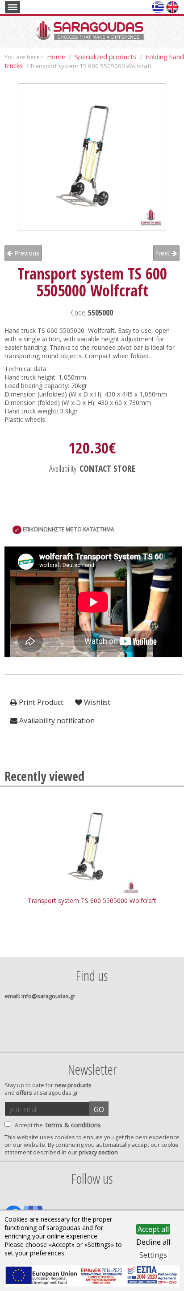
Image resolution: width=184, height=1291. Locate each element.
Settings (153, 1255)
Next (163, 253)
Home (56, 56)
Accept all (153, 1229)
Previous (26, 253)
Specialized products (105, 56)
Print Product (40, 702)
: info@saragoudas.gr (39, 996)
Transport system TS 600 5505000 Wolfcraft (92, 900)
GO (99, 1109)
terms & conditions (73, 1125)
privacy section (98, 1152)
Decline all (153, 1242)
